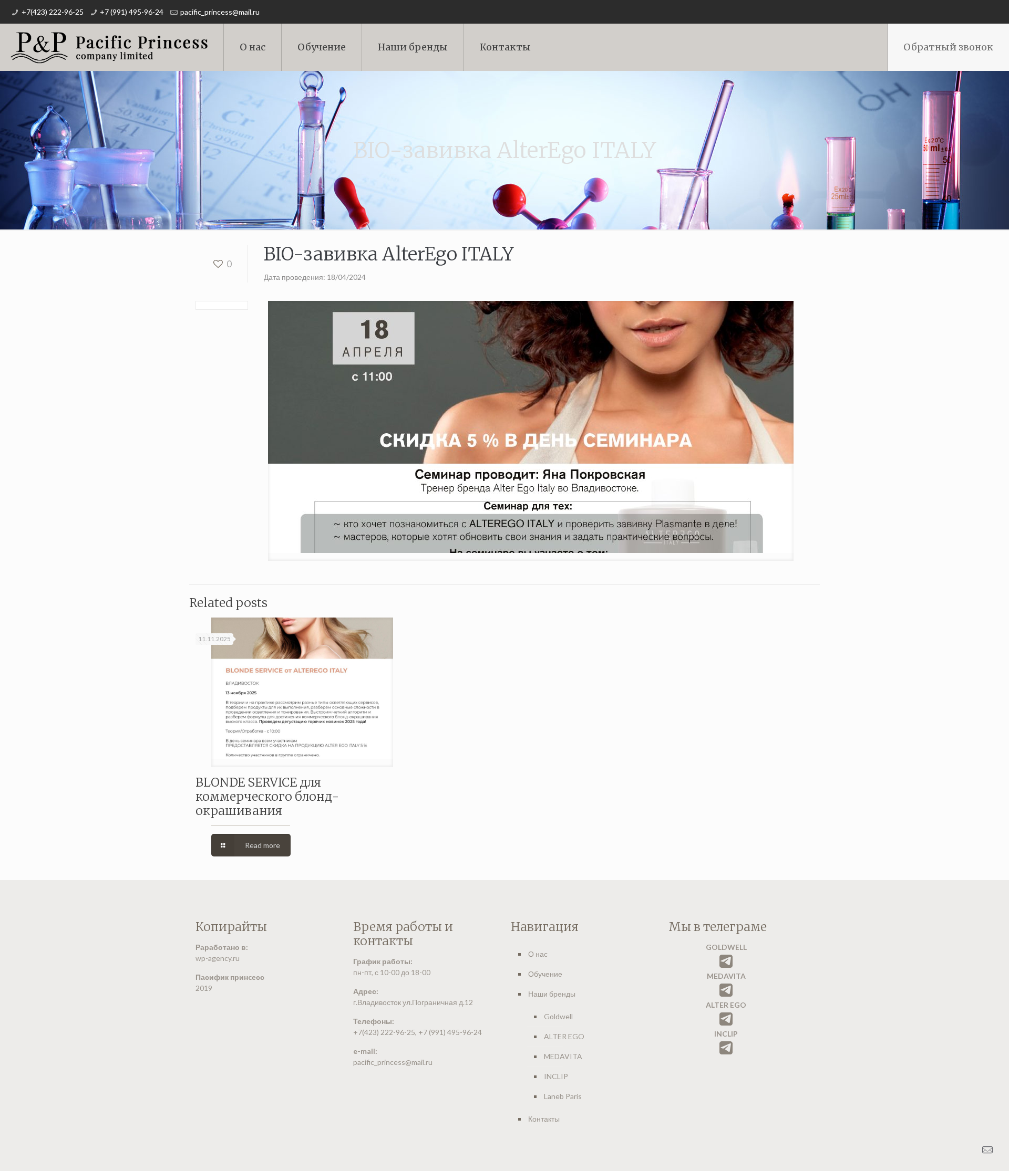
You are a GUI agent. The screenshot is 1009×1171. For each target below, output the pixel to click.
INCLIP (556, 1076)
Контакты (544, 1118)
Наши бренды (551, 993)
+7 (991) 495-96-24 (131, 11)
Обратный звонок (948, 47)
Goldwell (558, 1016)
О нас (538, 953)
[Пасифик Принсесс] (109, 47)
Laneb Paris (563, 1096)
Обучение (545, 973)
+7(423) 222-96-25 (53, 11)
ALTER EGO (564, 1036)
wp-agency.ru (217, 958)
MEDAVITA (563, 1056)
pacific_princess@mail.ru (220, 11)
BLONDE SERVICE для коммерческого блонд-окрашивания (267, 796)
